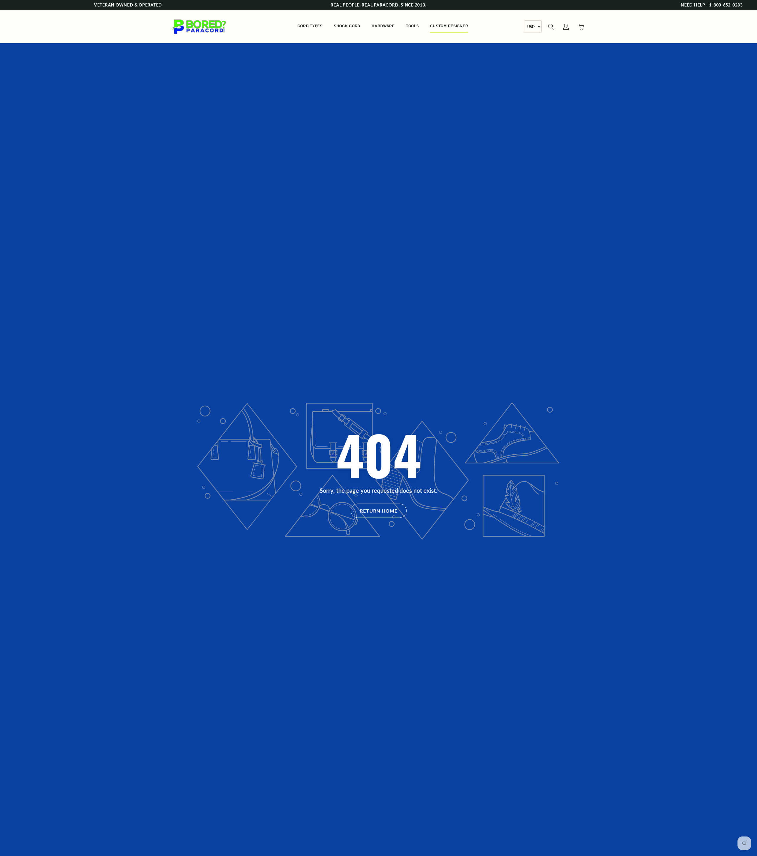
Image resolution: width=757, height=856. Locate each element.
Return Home (378, 510)
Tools (412, 26)
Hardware (383, 26)
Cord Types (310, 26)
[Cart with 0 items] (580, 26)
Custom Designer (449, 26)
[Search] (551, 26)
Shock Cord (347, 26)
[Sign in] (566, 26)
